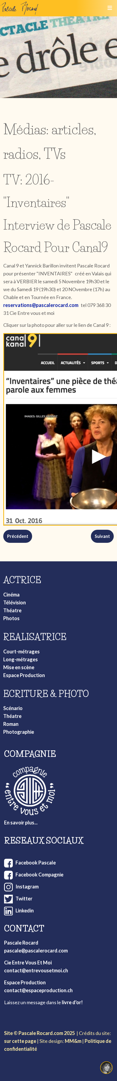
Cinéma (11, 595)
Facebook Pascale (36, 863)
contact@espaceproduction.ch (38, 990)
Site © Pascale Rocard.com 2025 (39, 1033)
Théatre (12, 610)
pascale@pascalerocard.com (36, 951)
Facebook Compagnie (39, 875)
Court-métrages (21, 651)
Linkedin (25, 910)
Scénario (13, 708)
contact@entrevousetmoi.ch (36, 970)
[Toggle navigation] (109, 8)
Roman (11, 724)
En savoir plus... (21, 823)
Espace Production (24, 675)
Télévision (14, 602)
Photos (11, 618)
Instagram (27, 887)
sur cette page (20, 1041)
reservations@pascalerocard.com (40, 305)
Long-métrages (20, 659)
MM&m (73, 1041)
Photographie (18, 732)
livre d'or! (72, 1002)
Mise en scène (18, 667)
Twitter (24, 899)
